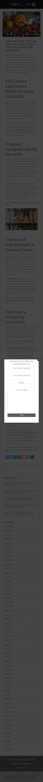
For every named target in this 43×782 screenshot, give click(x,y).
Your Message (21, 390)
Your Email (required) (21, 375)
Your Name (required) (21, 368)
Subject (21, 383)
